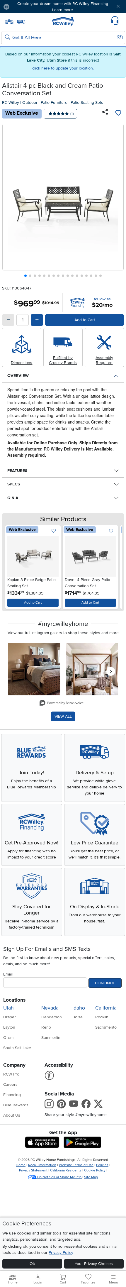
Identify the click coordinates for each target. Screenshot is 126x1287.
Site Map (91, 1177)
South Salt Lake (17, 1047)
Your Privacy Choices (94, 1263)
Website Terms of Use (76, 1165)
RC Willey (10, 102)
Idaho (78, 1008)
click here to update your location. (63, 68)
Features (17, 470)
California (106, 1008)
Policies (102, 1165)
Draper (9, 1017)
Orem (8, 1037)
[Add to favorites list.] (54, 531)
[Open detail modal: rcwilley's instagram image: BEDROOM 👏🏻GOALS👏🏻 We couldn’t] (92, 669)
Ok (32, 1263)
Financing (12, 1094)
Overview (18, 375)
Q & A (12, 497)
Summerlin (50, 1037)
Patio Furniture (54, 102)
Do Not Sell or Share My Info (59, 1177)
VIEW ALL (63, 716)
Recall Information (42, 1165)
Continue (105, 983)
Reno (46, 1027)
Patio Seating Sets (87, 102)
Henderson (51, 1017)
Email (8, 974)
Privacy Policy (61, 1252)
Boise (77, 1017)
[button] (24, 7)
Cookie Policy (94, 1170)
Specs (13, 484)
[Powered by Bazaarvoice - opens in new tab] (62, 703)
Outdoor (30, 102)
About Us (11, 1115)
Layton (9, 1027)
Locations (14, 1000)
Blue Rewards (15, 1105)
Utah (8, 1008)
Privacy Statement (33, 1170)
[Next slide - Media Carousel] (110, 671)
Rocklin (101, 1017)
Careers (10, 1084)
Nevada (50, 1008)
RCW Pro (11, 1074)
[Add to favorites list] (118, 113)
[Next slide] (117, 202)
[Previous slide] (9, 202)
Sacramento (106, 1027)
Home (20, 1165)
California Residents (65, 1170)
